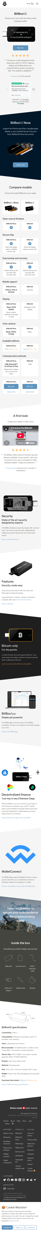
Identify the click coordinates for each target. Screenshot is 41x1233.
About (13, 1121)
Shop (24, 1121)
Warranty (30, 1150)
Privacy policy (32, 1140)
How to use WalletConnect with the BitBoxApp (18, 886)
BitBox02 (23, 1080)
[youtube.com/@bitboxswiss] (12, 1180)
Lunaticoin (14, 76)
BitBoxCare (19, 1148)
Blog (18, 1121)
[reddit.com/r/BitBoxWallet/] (31, 1180)
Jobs (30, 1121)
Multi (6, 349)
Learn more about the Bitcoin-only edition (16, 664)
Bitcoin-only (13, 349)
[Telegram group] (27, 1180)
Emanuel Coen (10, 468)
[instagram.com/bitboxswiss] (23, 1180)
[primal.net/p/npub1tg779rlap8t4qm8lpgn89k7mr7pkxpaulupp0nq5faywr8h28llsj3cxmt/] (35, 1180)
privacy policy (14, 1221)
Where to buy (8, 1133)
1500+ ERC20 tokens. (24, 600)
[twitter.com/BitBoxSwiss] (4, 1180)
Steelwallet (19, 1156)
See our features (7, 604)
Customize (31, 1228)
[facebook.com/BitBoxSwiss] (16, 1180)
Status (7, 1124)
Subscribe (10, 1189)
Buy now (20, 48)
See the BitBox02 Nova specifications (15, 1084)
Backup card (19, 1152)
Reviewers (7, 1137)
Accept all (7, 1228)
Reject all (19, 1228)
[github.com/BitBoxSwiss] (8, 1180)
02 (11, 202)
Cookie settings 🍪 (31, 1169)
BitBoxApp (19, 1144)
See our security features (10, 539)
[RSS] (13, 1124)
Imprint (5, 1121)
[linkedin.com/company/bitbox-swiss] (20, 1180)
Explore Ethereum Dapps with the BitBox (16, 818)
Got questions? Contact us (29, 1113)
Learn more (20, 165)
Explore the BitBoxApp (10, 732)
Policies (30, 1164)
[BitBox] (4, 6)
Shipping (30, 1154)
